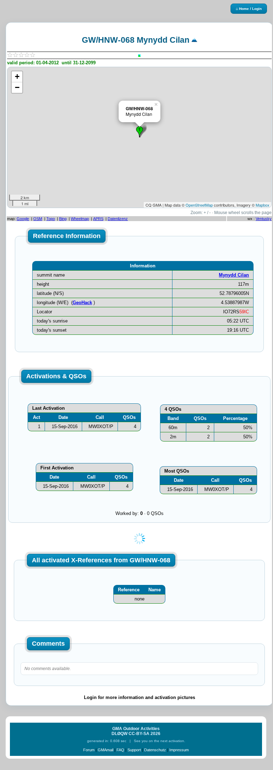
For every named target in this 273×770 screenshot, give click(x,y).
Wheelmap (80, 219)
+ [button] (17, 76)
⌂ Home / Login (249, 9)
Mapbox (262, 205)
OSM (37, 219)
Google (23, 219)
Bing (63, 219)
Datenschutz (155, 750)
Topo (50, 219)
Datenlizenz (118, 219)
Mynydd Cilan (234, 275)
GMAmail (105, 750)
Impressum (179, 750)
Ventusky (264, 219)
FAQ (120, 750)
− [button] (17, 87)
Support (134, 750)
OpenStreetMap (199, 205)
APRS (98, 219)
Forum (89, 750)
